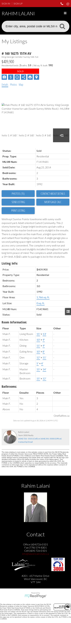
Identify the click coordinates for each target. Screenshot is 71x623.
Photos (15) (18, 193)
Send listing (18, 202)
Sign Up (18, 3)
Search (62, 26)
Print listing (18, 210)
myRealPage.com (35, 596)
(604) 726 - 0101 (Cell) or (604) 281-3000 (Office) (40, 438)
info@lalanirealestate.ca (35, 553)
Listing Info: (10, 263)
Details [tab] (5, 84)
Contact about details (53, 193)
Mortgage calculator (52, 202)
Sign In (6, 3)
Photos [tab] (13, 84)
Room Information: (14, 322)
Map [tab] (21, 84)
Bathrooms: (9, 386)
